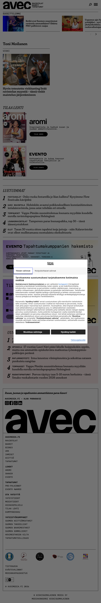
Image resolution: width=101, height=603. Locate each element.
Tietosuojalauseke (78, 340)
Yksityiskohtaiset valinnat (45, 270)
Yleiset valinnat (23, 270)
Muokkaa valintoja (32, 332)
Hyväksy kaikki (68, 332)
